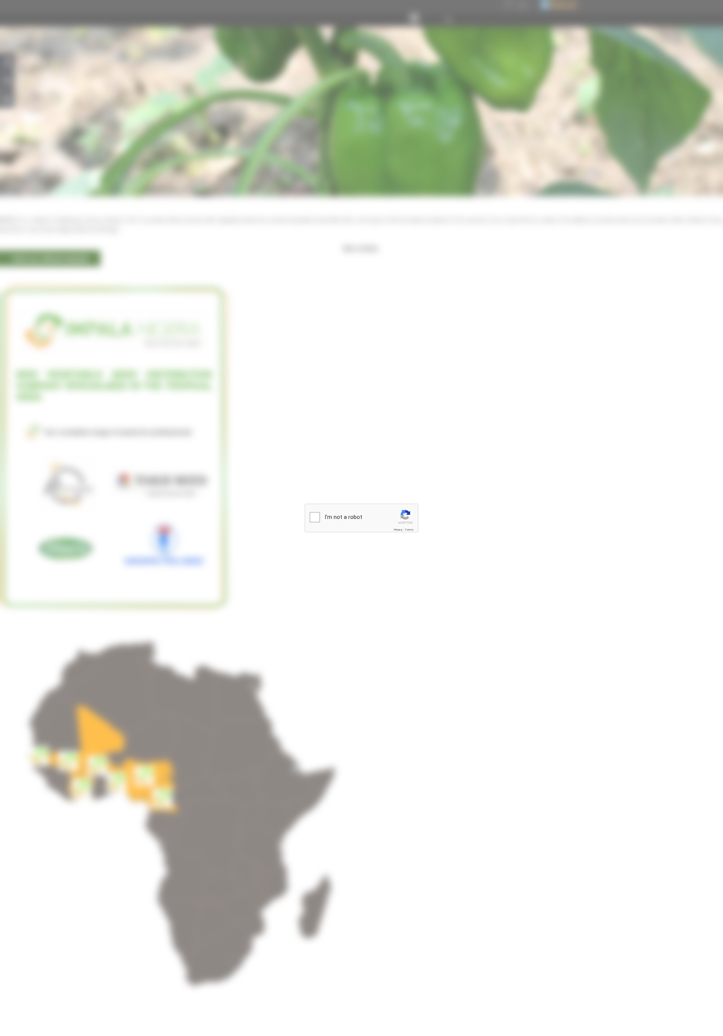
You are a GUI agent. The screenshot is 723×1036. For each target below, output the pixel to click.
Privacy (398, 529)
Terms (409, 529)
